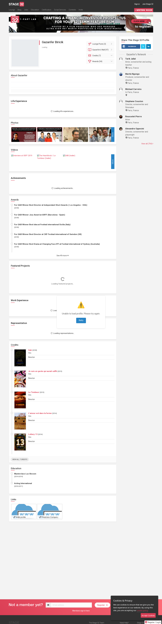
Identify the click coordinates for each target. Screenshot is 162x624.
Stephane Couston (134, 101)
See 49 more (62, 256)
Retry (81, 320)
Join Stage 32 (147, 4)
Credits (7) (96, 56)
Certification (46, 10)
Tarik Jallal (130, 59)
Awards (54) (97, 61)
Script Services (60, 10)
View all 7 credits (19, 459)
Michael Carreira (133, 89)
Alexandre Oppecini (134, 128)
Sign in (137, 4)
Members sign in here (81, 611)
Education (35, 10)
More (113, 134)
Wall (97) (100, 50)
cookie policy (142, 610)
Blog (19, 10)
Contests (72, 10)
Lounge (12, 10)
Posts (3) (99, 44)
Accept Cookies (148, 615)
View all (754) (147, 144)
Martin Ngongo (132, 74)
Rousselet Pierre (133, 116)
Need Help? (124, 623)
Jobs (26, 10)
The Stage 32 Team (96, 623)
